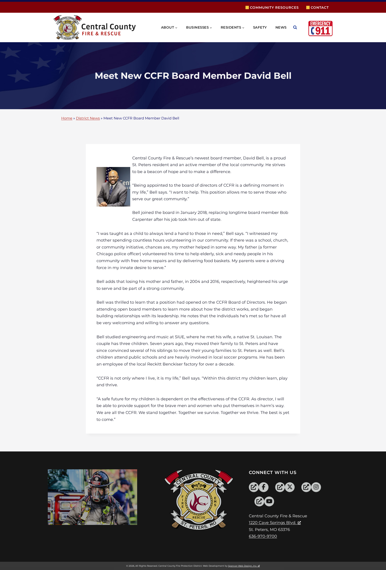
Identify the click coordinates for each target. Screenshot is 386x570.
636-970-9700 (263, 536)
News (281, 27)
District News (88, 118)
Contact (320, 7)
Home (66, 118)
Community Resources (274, 7)
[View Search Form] (299, 27)
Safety (260, 27)
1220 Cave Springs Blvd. (272, 522)
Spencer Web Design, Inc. (242, 565)
